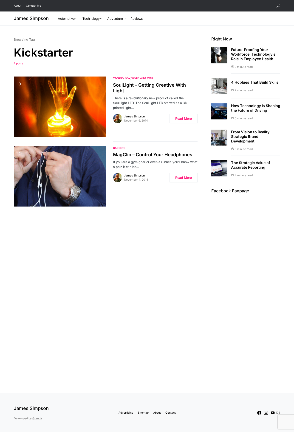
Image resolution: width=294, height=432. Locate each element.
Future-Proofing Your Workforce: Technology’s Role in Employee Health (253, 54)
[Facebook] (259, 413)
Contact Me (33, 5)
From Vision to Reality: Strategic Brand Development (251, 136)
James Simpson (31, 18)
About (17, 5)
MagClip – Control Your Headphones (152, 154)
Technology (121, 78)
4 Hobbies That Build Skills (254, 82)
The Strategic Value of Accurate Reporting (250, 165)
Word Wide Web (142, 78)
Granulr (37, 418)
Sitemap (143, 412)
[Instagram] (266, 413)
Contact (170, 412)
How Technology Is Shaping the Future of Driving (255, 108)
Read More (183, 118)
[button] (278, 6)
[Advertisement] (245, 284)
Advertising (126, 412)
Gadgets (119, 148)
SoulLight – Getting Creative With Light (149, 88)
